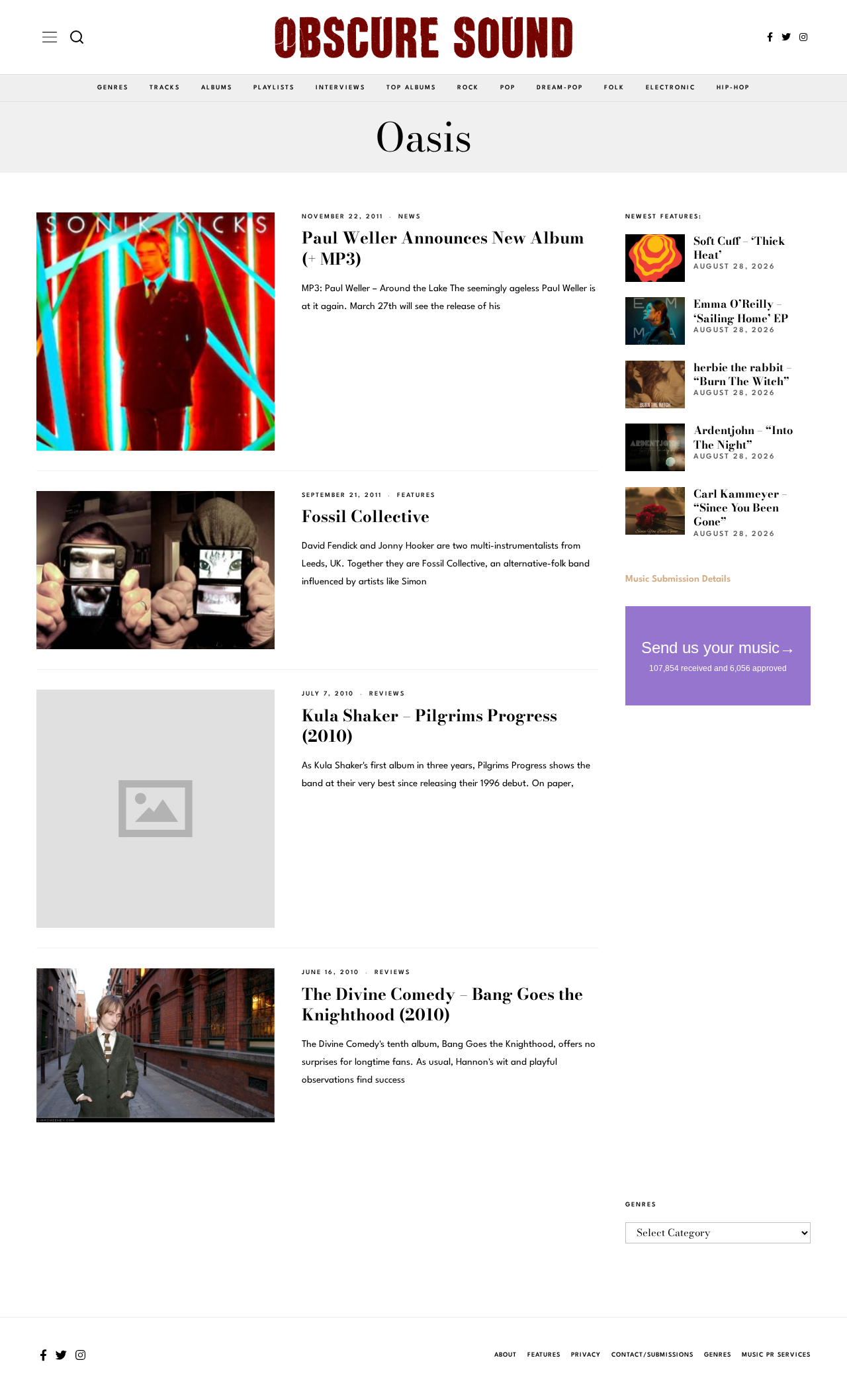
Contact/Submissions (652, 1355)
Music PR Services (776, 1355)
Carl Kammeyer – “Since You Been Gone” (740, 508)
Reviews (387, 694)
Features (416, 495)
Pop (507, 88)
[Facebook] (770, 37)
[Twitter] (786, 37)
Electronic (670, 88)
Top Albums (411, 88)
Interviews (340, 88)
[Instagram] (803, 37)
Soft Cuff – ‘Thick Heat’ (739, 247)
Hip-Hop (733, 88)
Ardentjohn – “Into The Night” (743, 437)
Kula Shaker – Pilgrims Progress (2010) (429, 726)
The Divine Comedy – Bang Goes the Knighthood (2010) (442, 1005)
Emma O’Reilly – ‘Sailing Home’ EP (740, 310)
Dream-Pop (560, 88)
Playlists (273, 88)
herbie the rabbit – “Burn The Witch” (742, 374)
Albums (216, 88)
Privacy (586, 1355)
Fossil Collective (365, 516)
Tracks (165, 88)
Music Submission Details (678, 579)
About (505, 1355)
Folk (614, 88)
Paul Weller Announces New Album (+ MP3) (443, 248)
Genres (112, 88)
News (409, 217)
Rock (468, 88)
